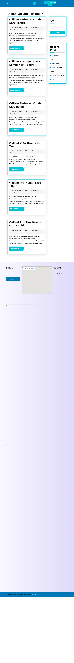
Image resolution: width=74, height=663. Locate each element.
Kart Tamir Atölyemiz (58, 75)
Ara (52, 20)
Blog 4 (53, 79)
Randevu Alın (50, 2)
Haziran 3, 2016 (17, 69)
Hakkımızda (55, 63)
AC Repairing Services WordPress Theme (18, 594)
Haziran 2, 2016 (17, 111)
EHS (26, 27)
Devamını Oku (17, 48)
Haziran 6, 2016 (17, 27)
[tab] (34, 3)
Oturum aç (59, 273)
